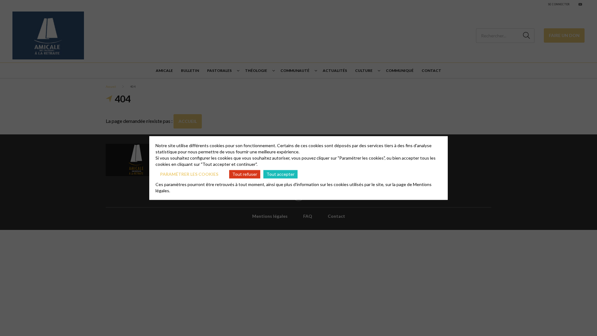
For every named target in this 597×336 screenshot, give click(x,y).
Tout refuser (244, 174)
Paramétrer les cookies (189, 174)
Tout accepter (280, 174)
